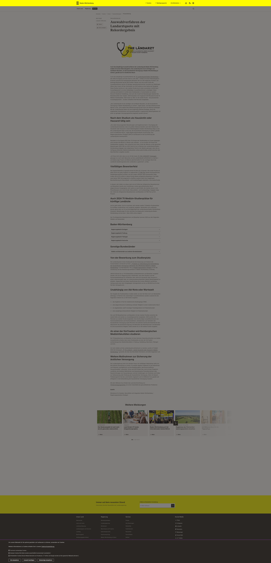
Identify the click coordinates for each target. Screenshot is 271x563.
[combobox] (176, 3)
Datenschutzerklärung (47, 546)
